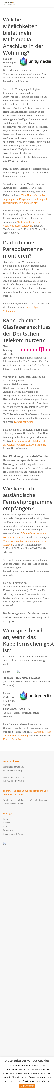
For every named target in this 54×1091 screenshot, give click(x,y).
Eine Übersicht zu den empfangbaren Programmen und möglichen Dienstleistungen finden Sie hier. (26, 199)
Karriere (7, 822)
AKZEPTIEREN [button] (27, 1086)
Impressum (8, 830)
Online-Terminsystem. (13, 804)
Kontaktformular (12, 739)
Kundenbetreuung (23, 421)
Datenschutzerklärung (13, 834)
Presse (6, 819)
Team (5, 826)
